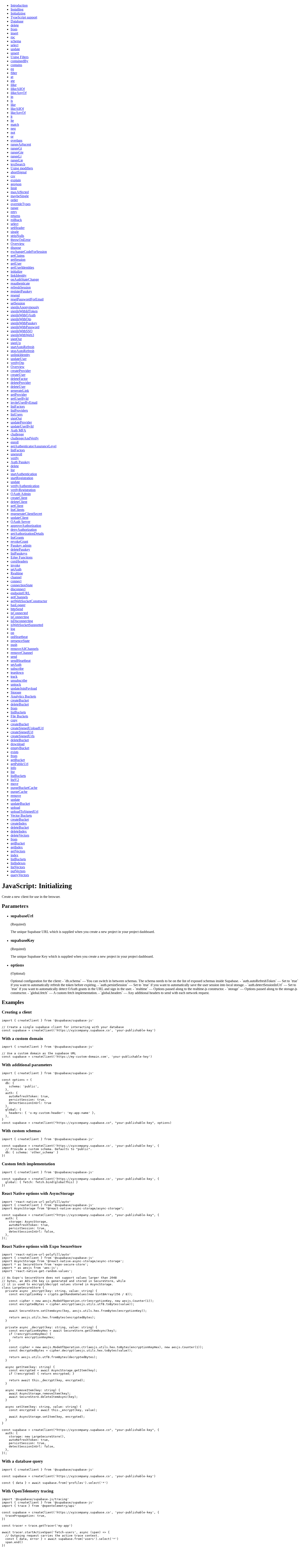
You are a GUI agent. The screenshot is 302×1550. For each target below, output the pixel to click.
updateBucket (20, 803)
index (14, 855)
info (13, 768)
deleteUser (18, 386)
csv (13, 176)
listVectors (18, 867)
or (12, 136)
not (13, 132)
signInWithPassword (25, 327)
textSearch (18, 164)
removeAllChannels (24, 649)
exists (14, 752)
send (14, 657)
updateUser (19, 359)
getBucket (18, 760)
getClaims (18, 255)
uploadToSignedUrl (24, 811)
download (18, 744)
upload (15, 807)
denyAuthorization (24, 529)
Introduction (19, 5)
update (15, 49)
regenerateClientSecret (26, 514)
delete (15, 25)
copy (14, 720)
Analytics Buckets (23, 696)
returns (15, 216)
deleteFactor (19, 379)
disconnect (18, 589)
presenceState (20, 641)
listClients (17, 510)
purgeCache (19, 792)
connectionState (22, 585)
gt (12, 77)
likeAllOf (17, 109)
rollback (16, 220)
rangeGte (17, 152)
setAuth (16, 569)
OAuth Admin (21, 494)
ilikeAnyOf (19, 93)
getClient (17, 506)
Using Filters (20, 57)
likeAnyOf (18, 112)
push (14, 645)
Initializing (18, 13)
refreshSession (21, 287)
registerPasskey (21, 291)
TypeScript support (24, 17)
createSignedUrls (22, 736)
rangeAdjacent (21, 144)
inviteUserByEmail (24, 402)
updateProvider (21, 422)
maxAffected (20, 192)
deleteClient (19, 502)
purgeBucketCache (24, 788)
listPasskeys (19, 553)
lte (12, 120)
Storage (16, 692)
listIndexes (18, 863)
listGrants (17, 537)
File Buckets (19, 716)
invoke (15, 565)
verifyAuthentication (25, 486)
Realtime (17, 573)
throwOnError (21, 240)
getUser (16, 263)
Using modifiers (22, 168)
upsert (15, 53)
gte (13, 81)
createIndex (19, 823)
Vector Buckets (21, 815)
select (14, 45)
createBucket (20, 700)
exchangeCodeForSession (29, 251)
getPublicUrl (19, 764)
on (12, 633)
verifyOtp (17, 363)
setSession (18, 303)
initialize (16, 271)
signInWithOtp (21, 319)
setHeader (18, 228)
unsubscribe (19, 680)
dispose (16, 248)
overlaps (16, 140)
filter (14, 73)
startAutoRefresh (22, 347)
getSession (18, 259)
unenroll (16, 454)
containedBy (19, 61)
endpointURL (20, 593)
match (15, 124)
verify (15, 458)
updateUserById (22, 426)
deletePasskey (20, 549)
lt (11, 116)
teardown (17, 672)
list (13, 470)
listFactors (18, 406)
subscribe (17, 668)
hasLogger (18, 605)
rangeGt (16, 148)
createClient (19, 498)
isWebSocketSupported (27, 625)
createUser (18, 375)
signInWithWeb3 (22, 335)
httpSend (17, 609)
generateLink (20, 390)
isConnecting (20, 617)
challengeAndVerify (25, 438)
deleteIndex (19, 831)
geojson (16, 184)
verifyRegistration (23, 490)
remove (16, 796)
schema (16, 41)
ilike (14, 85)
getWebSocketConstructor (29, 601)
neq (13, 128)
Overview (18, 244)
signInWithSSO (21, 331)
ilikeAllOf (18, 89)
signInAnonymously (25, 307)
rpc (13, 37)
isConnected (19, 613)
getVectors (18, 851)
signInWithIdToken (24, 311)
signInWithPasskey (24, 323)
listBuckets (18, 712)
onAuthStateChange (25, 279)
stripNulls (17, 236)
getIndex (17, 847)
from (14, 29)
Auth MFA (18, 430)
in (12, 97)
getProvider (19, 394)
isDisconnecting (22, 621)
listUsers (17, 414)
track (14, 676)
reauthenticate (20, 283)
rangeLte (17, 160)
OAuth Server (20, 522)
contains (16, 65)
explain (16, 180)
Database (17, 21)
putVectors (18, 871)
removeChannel (22, 653)
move (14, 784)
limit (14, 188)
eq (12, 69)
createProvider (21, 371)
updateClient (19, 518)
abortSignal (19, 172)
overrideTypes (21, 204)
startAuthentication (24, 474)
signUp (16, 343)
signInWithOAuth (23, 315)
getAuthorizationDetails (27, 533)
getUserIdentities (22, 267)
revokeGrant (19, 541)
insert (14, 33)
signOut (16, 339)
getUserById (20, 398)
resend (15, 295)
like (13, 105)
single (15, 232)
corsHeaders (19, 561)
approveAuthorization (26, 525)
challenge (17, 434)
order (14, 200)
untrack (16, 684)
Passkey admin (21, 545)
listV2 (15, 780)
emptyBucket (20, 748)
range (14, 208)
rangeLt (16, 156)
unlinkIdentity (20, 355)
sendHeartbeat (21, 660)
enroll (15, 442)
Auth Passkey (20, 462)
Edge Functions (21, 557)
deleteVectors (20, 835)
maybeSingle (20, 196)
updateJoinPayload (24, 688)
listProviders (19, 410)
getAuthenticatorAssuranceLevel (33, 446)
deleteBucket (20, 704)
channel (16, 577)
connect (16, 581)
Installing (17, 9)
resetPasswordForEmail (27, 299)
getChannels (19, 597)
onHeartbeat (19, 637)
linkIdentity (19, 275)
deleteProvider (21, 383)
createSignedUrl (22, 732)
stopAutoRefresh (22, 351)
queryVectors (20, 875)
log (13, 629)
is (12, 101)
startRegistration (22, 478)
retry (14, 212)
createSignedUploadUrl (27, 728)
